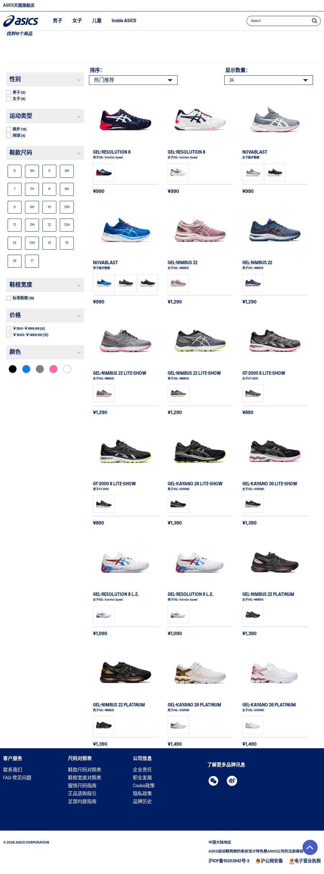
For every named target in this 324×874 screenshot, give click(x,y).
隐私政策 (142, 794)
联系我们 (12, 770)
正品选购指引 (82, 794)
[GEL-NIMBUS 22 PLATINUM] (275, 562)
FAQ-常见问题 (17, 778)
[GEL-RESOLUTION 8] (125, 120)
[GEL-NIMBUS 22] (200, 230)
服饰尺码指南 (82, 786)
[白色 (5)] (67, 369)
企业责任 (142, 770)
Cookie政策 (144, 786)
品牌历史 (142, 802)
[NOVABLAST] (275, 120)
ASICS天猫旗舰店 (18, 5)
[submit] (314, 20)
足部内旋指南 (82, 802)
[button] (310, 847)
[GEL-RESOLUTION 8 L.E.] (125, 562)
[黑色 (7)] (12, 369)
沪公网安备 (272, 861)
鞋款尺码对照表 (84, 770)
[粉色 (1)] (53, 369)
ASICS (20, 21)
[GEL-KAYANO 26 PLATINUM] (200, 672)
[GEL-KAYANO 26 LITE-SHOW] (200, 451)
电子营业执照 (307, 861)
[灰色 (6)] (40, 369)
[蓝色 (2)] (26, 369)
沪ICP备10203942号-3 (229, 861)
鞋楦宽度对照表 (84, 778)
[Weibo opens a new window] (232, 781)
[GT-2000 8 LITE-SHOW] (275, 341)
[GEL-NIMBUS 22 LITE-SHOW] (125, 341)
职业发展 (142, 778)
